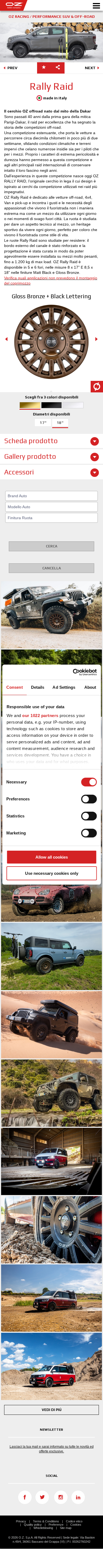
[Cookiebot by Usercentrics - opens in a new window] (73, 672)
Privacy (21, 1521)
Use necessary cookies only (51, 873)
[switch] (89, 799)
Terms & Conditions (46, 1521)
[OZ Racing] (26, 5)
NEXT (90, 68)
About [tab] (90, 687)
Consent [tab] (14, 687)
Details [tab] (37, 687)
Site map (65, 1528)
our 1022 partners (40, 715)
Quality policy (33, 1524)
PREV (12, 68)
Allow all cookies (51, 857)
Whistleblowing (43, 1528)
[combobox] (51, 496)
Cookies (75, 1524)
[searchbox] (52, 496)
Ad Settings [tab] (63, 687)
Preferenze (56, 1524)
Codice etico (74, 1521)
